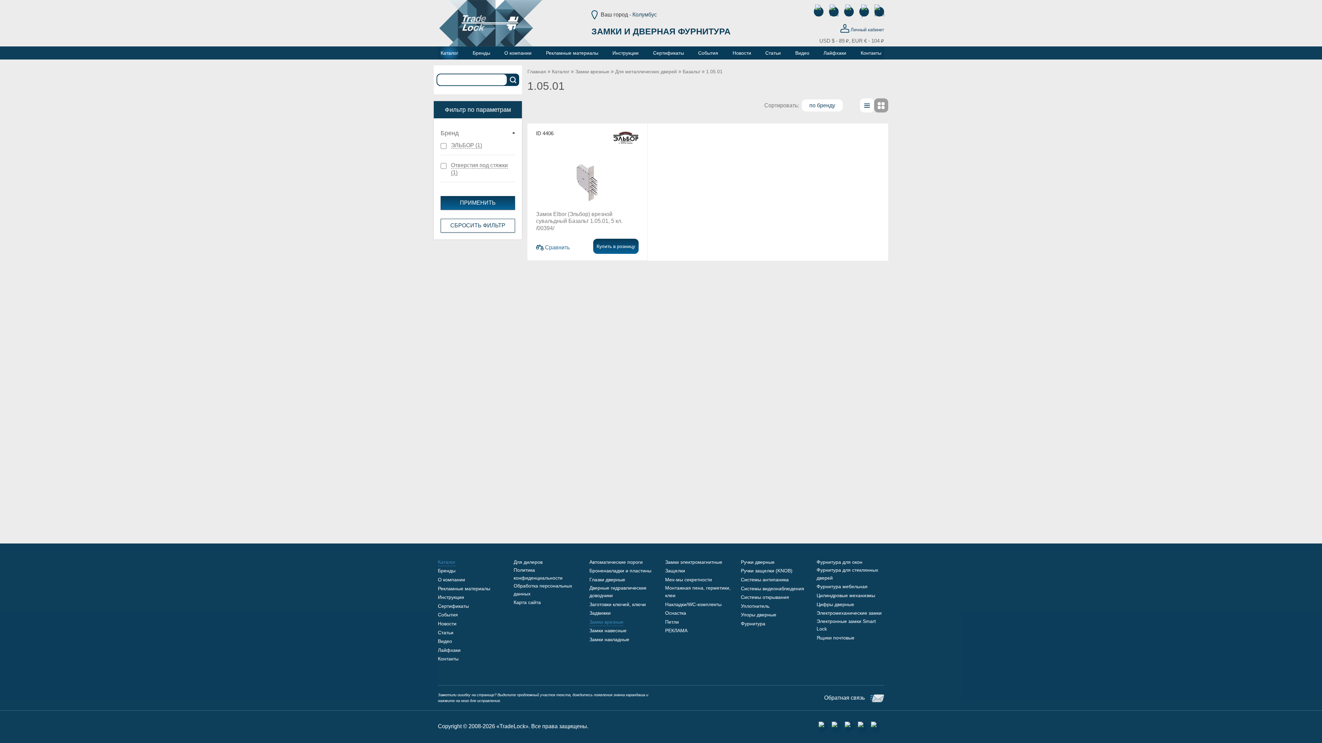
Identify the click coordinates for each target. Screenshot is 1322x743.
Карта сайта (527, 602)
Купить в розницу (616, 246)
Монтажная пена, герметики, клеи (698, 591)
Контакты (448, 658)
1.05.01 (714, 71)
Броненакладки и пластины (620, 570)
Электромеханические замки (849, 613)
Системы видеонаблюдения (772, 588)
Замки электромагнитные (693, 562)
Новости (447, 623)
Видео (445, 641)
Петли (672, 622)
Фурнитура (753, 623)
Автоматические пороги (616, 562)
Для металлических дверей (646, 71)
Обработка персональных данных (543, 589)
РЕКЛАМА (676, 630)
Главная (536, 71)
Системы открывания (765, 597)
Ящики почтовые (835, 637)
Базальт (691, 71)
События (448, 614)
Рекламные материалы (464, 588)
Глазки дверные (607, 579)
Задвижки (600, 613)
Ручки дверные (758, 562)
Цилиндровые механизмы (846, 595)
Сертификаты (453, 606)
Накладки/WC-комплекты (693, 604)
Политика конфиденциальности (538, 573)
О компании (451, 579)
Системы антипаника (765, 579)
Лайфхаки (449, 650)
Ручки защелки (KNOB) (767, 570)
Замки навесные (608, 630)
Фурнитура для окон (839, 562)
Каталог (560, 71)
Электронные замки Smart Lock (846, 625)
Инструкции (451, 597)
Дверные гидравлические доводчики (618, 591)
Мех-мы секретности (688, 579)
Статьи (445, 632)
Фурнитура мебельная (842, 586)
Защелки (675, 570)
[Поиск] (513, 80)
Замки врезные (592, 71)
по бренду (822, 105)
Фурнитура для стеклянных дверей (847, 573)
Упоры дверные (758, 614)
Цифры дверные (835, 604)
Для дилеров (528, 562)
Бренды (446, 570)
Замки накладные (609, 639)
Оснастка (675, 613)
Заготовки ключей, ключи (617, 604)
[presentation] (867, 105)
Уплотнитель (755, 606)
